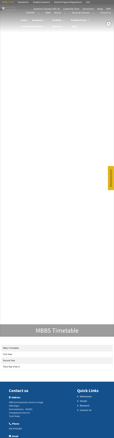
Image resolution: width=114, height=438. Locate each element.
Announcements (110, 178)
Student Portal (78, 20)
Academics (37, 20)
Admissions (86, 396)
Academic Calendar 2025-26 (47, 8)
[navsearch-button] (109, 24)
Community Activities (32, 26)
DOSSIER (30, 12)
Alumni (57, 12)
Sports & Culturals (80, 12)
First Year (7, 354)
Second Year (9, 360)
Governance (88, 8)
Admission (57, 26)
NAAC (48, 12)
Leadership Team (71, 8)
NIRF (108, 8)
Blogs (100, 8)
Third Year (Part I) (11, 366)
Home (24, 20)
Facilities (56, 20)
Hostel (83, 401)
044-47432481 (15, 428)
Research (84, 405)
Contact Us (105, 12)
